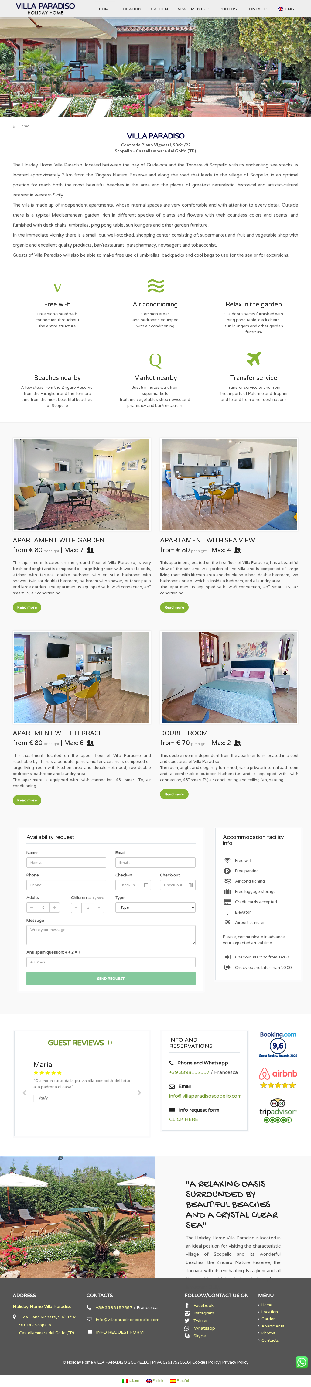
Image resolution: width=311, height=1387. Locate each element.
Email (120, 852)
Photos (267, 1333)
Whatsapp (202, 1328)
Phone (32, 875)
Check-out (170, 875)
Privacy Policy (235, 1362)
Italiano (133, 1380)
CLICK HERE (183, 1119)
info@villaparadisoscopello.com (205, 1096)
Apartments (272, 1326)
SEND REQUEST (111, 978)
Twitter (199, 1320)
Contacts (269, 1340)
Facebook (202, 1305)
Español (182, 1380)
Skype (198, 1335)
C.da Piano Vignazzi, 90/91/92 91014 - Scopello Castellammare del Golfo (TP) (44, 1325)
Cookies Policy (206, 1362)
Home (266, 1305)
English (157, 1380)
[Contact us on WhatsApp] (301, 1362)
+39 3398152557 (189, 1072)
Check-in (123, 875)
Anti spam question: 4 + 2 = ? (53, 952)
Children (87, 897)
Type (120, 897)
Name (32, 852)
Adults (32, 897)
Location (269, 1312)
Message (35, 920)
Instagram (202, 1313)
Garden (268, 1319)
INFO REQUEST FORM (118, 1332)
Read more (27, 607)
